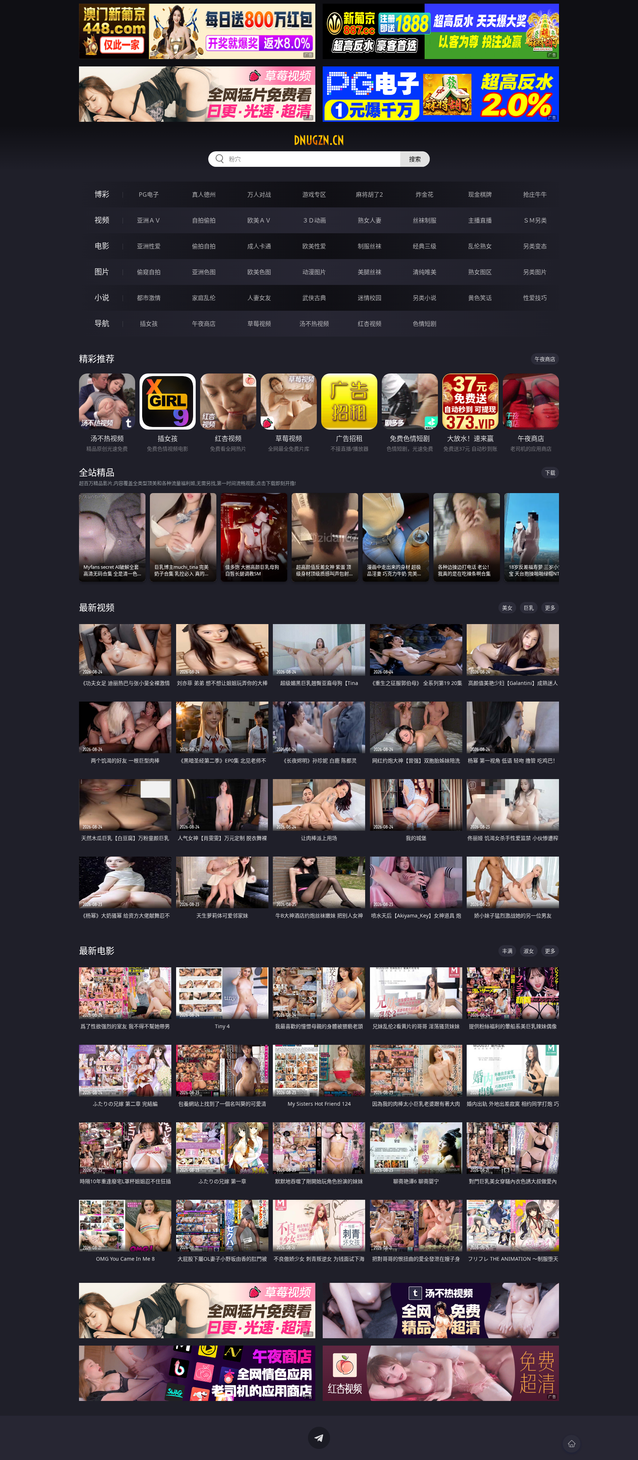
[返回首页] (571, 1444)
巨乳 (529, 607)
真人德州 (204, 194)
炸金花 (424, 194)
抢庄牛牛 (535, 194)
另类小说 (424, 298)
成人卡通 (259, 246)
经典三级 (424, 246)
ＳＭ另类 (535, 220)
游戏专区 (314, 194)
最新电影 (96, 950)
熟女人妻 (369, 220)
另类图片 (535, 272)
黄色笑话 (480, 298)
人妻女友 (259, 298)
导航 (102, 323)
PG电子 (149, 194)
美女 (507, 607)
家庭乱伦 (204, 298)
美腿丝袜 (369, 272)
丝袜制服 (424, 220)
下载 (550, 472)
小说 (102, 298)
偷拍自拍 (204, 246)
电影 (102, 246)
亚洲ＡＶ (149, 220)
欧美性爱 (314, 246)
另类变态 (535, 246)
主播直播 (480, 220)
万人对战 (259, 194)
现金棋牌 (480, 194)
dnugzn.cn (319, 140)
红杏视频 (369, 324)
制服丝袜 (369, 246)
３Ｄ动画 (314, 220)
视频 (102, 220)
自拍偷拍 (204, 220)
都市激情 (149, 298)
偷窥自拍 (149, 272)
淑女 (529, 950)
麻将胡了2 (369, 194)
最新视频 (96, 607)
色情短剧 (424, 324)
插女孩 (149, 324)
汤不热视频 (314, 324)
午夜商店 (204, 324)
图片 (102, 272)
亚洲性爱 (149, 246)
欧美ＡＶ (259, 220)
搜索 (415, 159)
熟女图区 (480, 272)
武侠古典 (314, 298)
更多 (550, 607)
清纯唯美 (424, 272)
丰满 (507, 950)
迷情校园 (369, 298)
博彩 (102, 194)
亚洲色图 (204, 272)
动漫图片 (314, 272)
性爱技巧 (535, 298)
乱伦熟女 (480, 246)
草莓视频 (259, 324)
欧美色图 (259, 272)
